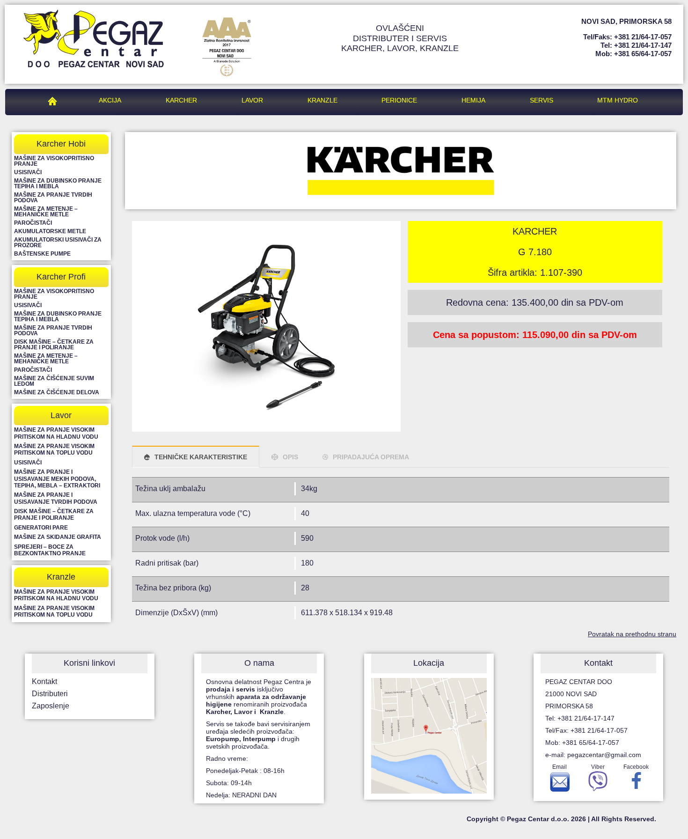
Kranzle (322, 100)
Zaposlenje (50, 706)
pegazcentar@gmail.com (604, 754)
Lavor (252, 100)
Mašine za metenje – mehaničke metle (46, 212)
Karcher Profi (61, 276)
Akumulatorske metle (50, 231)
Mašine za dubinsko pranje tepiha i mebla (58, 183)
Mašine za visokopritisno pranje (54, 161)
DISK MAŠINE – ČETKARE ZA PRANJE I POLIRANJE (54, 514)
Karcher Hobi (61, 143)
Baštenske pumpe (42, 253)
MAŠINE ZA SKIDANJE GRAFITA (57, 537)
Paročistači (33, 223)
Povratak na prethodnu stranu (632, 634)
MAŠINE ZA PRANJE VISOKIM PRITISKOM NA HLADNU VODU (56, 433)
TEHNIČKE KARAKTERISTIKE (200, 457)
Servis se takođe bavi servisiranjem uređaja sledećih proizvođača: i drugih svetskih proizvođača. (258, 735)
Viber (598, 767)
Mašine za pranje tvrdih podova (53, 197)
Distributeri (50, 694)
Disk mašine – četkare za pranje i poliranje (54, 345)
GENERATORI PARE (41, 527)
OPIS (290, 457)
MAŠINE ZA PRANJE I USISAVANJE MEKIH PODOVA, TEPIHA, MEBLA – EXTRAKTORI (57, 479)
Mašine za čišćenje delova (56, 392)
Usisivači (28, 172)
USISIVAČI (28, 462)
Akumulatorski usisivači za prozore (58, 242)
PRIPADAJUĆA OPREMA (371, 457)
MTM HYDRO (617, 100)
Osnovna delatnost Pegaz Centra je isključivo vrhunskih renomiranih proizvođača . (258, 696)
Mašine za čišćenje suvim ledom (54, 381)
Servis (541, 100)
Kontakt (44, 681)
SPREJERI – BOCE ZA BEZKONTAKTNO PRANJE (50, 550)
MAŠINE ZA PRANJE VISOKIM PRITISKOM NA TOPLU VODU (54, 449)
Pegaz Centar (54, 100)
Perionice (399, 100)
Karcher (181, 100)
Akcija (110, 100)
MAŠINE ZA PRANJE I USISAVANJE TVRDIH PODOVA (55, 498)
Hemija (473, 100)
